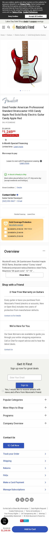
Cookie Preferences (30, 12)
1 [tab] (20, 90)
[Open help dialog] (4, 521)
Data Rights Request (38, 508)
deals (25, 21)
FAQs (5, 475)
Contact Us (8, 350)
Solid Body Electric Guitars (37, 35)
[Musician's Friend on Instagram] (31, 499)
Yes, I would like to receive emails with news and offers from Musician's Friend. (23, 390)
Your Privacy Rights (11, 514)
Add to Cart (30, 529)
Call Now (15, 445)
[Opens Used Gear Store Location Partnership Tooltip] (17, 195)
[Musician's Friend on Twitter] (22, 499)
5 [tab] (27, 90)
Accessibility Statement (12, 516)
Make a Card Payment (13, 482)
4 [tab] (26, 90)
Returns (7, 468)
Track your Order (11, 454)
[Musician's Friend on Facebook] (17, 499)
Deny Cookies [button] (13, 16)
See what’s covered (16, 225)
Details (19, 187)
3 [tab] (24, 90)
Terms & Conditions (33, 511)
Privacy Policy (25, 4)
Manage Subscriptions (14, 489)
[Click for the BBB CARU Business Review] (24, 520)
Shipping (7, 461)
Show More (24, 275)
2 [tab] (22, 90)
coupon (33, 21)
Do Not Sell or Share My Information (15, 508)
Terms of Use (17, 12)
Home (3, 35)
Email (20, 201)
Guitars (9, 35)
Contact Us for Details (12, 316)
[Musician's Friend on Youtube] (27, 499)
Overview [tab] (11, 251)
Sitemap (42, 514)
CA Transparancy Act (28, 514)
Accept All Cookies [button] (36, 16)
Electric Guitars (20, 35)
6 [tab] (29, 90)
